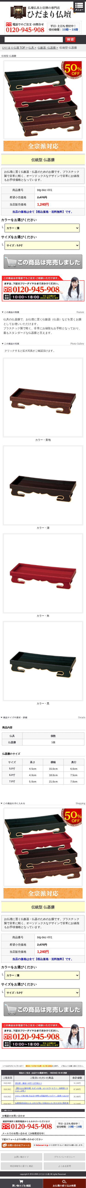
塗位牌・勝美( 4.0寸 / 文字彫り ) (28, 1083)
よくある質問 (64, 1166)
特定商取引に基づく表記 (21, 1166)
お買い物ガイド (21, 1157)
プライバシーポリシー (64, 1157)
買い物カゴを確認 (21, 1185)
